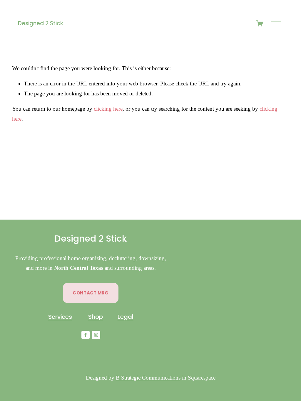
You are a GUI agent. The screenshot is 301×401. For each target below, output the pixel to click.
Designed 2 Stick (40, 23)
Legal (125, 317)
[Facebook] (85, 335)
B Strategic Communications (148, 378)
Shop (95, 317)
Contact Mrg (90, 293)
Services (60, 317)
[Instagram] (96, 335)
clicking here (108, 109)
